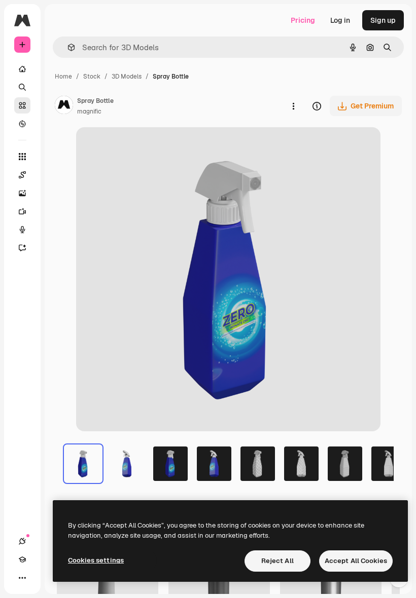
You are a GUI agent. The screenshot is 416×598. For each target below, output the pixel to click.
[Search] (22, 87)
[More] (22, 578)
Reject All (277, 560)
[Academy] (22, 559)
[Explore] (22, 124)
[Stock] (22, 105)
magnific (89, 111)
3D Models (127, 76)
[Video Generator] (22, 211)
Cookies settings (96, 560)
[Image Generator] (22, 193)
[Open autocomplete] (67, 47)
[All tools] (22, 156)
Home (63, 76)
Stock (91, 76)
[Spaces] (22, 175)
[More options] (293, 106)
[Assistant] (22, 248)
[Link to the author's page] (64, 106)
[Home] (22, 69)
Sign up (383, 20)
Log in (340, 20)
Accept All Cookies (356, 560)
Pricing (303, 20)
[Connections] (22, 541)
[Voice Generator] (22, 229)
